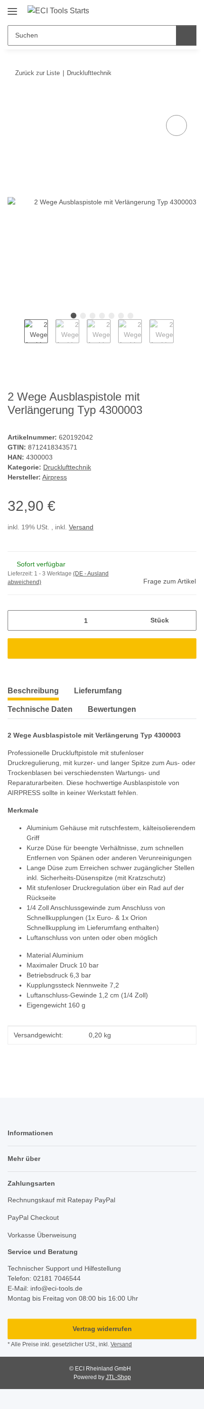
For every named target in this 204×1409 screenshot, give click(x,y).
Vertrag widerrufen (102, 1328)
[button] (159, 10)
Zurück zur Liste (37, 73)
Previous (16, 335)
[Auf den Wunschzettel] (176, 125)
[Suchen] (186, 35)
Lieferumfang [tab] (98, 691)
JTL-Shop (118, 1377)
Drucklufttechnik (67, 467)
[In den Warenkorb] (15, 102)
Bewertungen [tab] (112, 709)
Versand (81, 527)
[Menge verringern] (18, 620)
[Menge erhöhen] (186, 620)
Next (182, 335)
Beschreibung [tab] (33, 691)
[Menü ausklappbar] (12, 8)
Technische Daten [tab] (40, 709)
